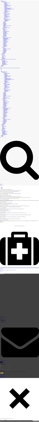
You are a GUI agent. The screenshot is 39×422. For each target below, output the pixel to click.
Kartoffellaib (6, 6)
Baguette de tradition (5, 108)
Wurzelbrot (6, 82)
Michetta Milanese (5, 102)
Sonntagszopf (6, 91)
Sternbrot (4, 96)
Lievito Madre (4, 51)
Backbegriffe (3, 123)
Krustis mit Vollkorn (6, 88)
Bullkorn (5, 15)
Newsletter (2, 375)
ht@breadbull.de (3, 360)
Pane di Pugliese (5, 35)
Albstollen (6, 89)
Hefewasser (4, 122)
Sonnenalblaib (6, 10)
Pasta (2, 56)
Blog (1, 0)
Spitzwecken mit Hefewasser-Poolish (7, 25)
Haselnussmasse (6, 90)
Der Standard (6, 75)
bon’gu (20, 190)
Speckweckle (6, 81)
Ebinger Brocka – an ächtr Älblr (8, 5)
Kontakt (2, 66)
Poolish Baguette (5, 39)
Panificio (3, 28)
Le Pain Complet (5, 113)
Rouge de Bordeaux (5, 115)
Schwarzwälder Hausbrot (7, 9)
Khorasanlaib (6, 16)
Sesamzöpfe (4, 24)
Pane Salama (4, 106)
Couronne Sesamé (5, 40)
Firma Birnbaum (36, 200)
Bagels (4, 118)
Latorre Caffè (3, 62)
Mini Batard (4, 43)
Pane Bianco (4, 103)
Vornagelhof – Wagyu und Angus (17, 193)
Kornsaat (5, 17)
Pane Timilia (4, 36)
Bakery (3, 47)
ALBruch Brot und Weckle (7, 73)
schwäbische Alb (5, 2)
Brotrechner (3, 124)
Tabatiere (4, 46)
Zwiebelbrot (4, 98)
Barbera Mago (3, 130)
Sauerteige (4, 52)
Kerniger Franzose (5, 112)
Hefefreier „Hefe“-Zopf (7, 20)
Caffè (1, 59)
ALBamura (4, 99)
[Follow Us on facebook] (0, 362)
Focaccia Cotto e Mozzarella (6, 31)
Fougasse (4, 111)
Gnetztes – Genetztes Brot (7, 76)
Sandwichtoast (4, 120)
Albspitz (5, 3)
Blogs (1, 187)
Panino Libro (4, 34)
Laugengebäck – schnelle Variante (8, 78)
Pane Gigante (4, 104)
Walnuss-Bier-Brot (5, 97)
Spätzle (3, 127)
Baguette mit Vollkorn (5, 38)
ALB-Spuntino (6, 74)
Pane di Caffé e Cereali (5, 33)
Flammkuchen (3, 125)
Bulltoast (4, 49)
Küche (1, 54)
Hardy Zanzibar (3, 61)
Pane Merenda (4, 105)
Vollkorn (4, 83)
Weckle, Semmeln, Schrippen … (6, 27)
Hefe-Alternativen (4, 121)
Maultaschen (3, 57)
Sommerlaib (4, 95)
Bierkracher (4, 92)
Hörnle (4, 22)
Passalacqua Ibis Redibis (4, 64)
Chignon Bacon (5, 110)
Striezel (5, 21)
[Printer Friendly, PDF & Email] (1, 192)
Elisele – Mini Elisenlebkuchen (8, 19)
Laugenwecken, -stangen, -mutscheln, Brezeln (9, 79)
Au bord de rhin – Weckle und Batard (7, 37)
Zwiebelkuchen (6, 12)
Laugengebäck (6, 7)
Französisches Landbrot (5, 41)
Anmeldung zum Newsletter (3, 317)
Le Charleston (4, 42)
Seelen (5, 80)
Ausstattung (3, 53)
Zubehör (2, 188)
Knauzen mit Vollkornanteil (7, 87)
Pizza (2, 55)
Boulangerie (3, 107)
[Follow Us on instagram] (1, 362)
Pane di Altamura (5, 32)
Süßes (4, 18)
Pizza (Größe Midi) (4, 126)
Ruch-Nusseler (4, 23)
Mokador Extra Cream (4, 63)
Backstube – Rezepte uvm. (4, 71)
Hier (0, 195)
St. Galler (4, 26)
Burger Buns (4, 48)
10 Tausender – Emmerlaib (7, 13)
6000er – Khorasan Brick (7, 84)
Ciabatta (4, 30)
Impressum (2, 376)
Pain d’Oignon (4, 44)
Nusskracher (4, 93)
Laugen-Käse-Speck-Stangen (8, 8)
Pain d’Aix (4, 114)
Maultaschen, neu (4, 128)
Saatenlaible (4, 94)
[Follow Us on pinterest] (2, 362)
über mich (2, 65)
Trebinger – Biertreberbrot (7, 11)
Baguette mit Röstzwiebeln (6, 109)
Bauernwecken (6, 4)
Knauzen (5, 77)
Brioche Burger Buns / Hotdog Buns (7, 119)
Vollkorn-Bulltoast (5, 50)
